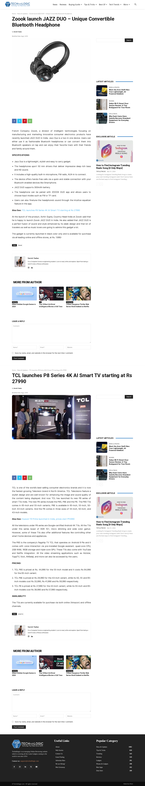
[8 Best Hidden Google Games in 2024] (24, 293)
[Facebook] (14, 121)
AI (40, 302)
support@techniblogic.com (29, 761)
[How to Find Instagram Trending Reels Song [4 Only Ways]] (114, 151)
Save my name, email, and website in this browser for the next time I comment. (44, 353)
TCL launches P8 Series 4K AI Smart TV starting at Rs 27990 (51, 210)
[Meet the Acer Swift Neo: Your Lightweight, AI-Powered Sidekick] (101, 90)
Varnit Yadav (18, 32)
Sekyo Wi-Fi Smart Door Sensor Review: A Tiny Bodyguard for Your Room (119, 105)
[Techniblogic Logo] (17, 4)
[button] (135, 4)
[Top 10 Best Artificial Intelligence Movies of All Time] (51, 293)
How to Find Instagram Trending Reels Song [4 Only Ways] (113, 166)
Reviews (111, 101)
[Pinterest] (24, 121)
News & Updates (22, 14)
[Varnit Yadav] (19, 262)
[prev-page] (97, 128)
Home (14, 14)
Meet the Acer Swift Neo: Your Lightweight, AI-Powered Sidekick (119, 92)
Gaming (15, 302)
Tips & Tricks (113, 113)
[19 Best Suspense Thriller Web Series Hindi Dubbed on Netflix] (78, 293)
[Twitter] (19, 121)
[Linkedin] (32, 267)
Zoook (20, 245)
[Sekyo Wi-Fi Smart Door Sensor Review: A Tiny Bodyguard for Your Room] (101, 104)
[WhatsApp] (30, 121)
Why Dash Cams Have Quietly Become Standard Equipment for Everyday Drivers (119, 119)
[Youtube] (36, 767)
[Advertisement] (51, 99)
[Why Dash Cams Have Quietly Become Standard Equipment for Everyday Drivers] (101, 118)
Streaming (69, 302)
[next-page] (101, 128)
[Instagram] (28, 267)
